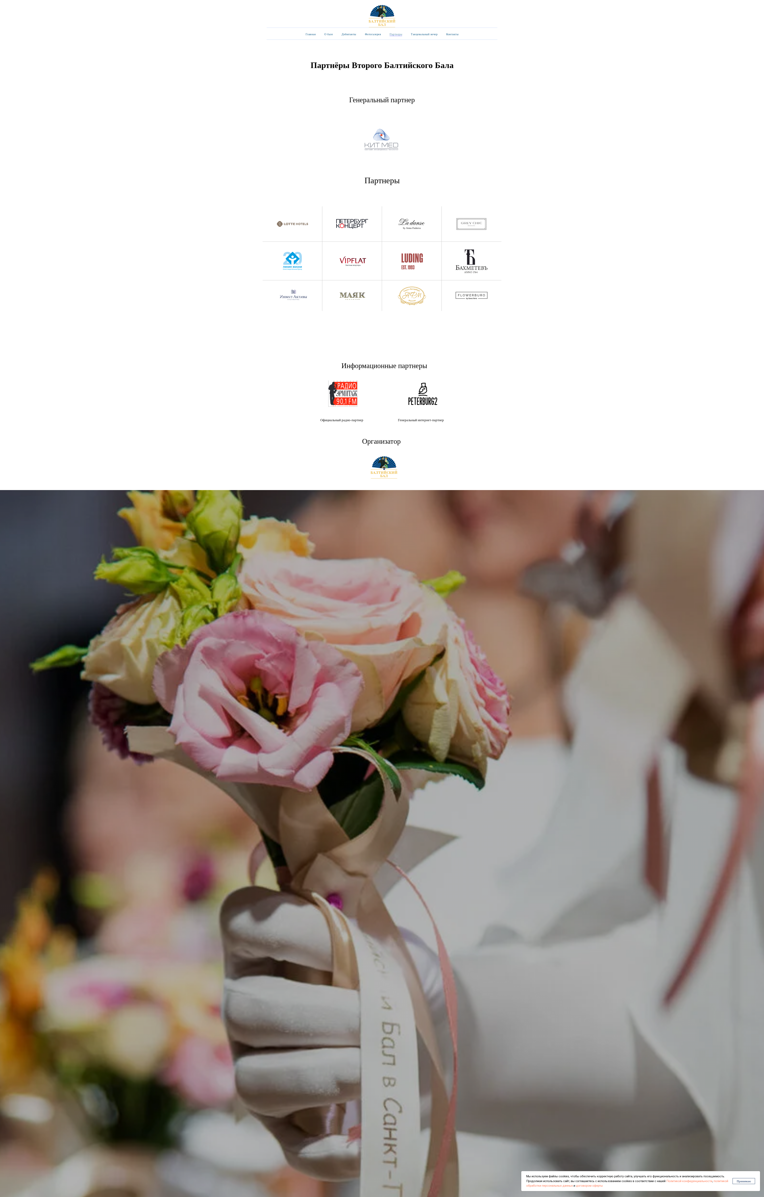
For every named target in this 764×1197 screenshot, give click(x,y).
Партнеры (396, 34)
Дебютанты (349, 34)
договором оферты (589, 1185)
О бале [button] (328, 34)
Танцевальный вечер (424, 34)
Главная (311, 34)
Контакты (452, 34)
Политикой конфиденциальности (689, 1181)
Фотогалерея (373, 34)
